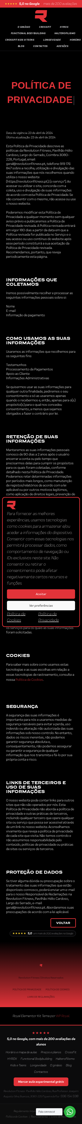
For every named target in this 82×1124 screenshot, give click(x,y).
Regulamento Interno (26, 1111)
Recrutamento (39, 1116)
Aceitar (41, 594)
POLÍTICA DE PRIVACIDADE (27, 989)
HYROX (64, 26)
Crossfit (45, 26)
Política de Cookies (29, 680)
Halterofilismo (64, 33)
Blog (21, 46)
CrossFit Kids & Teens (19, 39)
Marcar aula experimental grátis (41, 1082)
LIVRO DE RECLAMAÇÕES (41, 996)
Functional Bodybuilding (28, 33)
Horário (75, 39)
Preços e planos (51, 1052)
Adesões (62, 46)
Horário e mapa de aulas (21, 1052)
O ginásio (56, 1065)
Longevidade (52, 39)
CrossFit (70, 1052)
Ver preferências (41, 605)
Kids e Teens (18, 1065)
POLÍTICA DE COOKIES (58, 989)
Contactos (40, 46)
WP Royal (62, 1016)
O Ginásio (24, 26)
